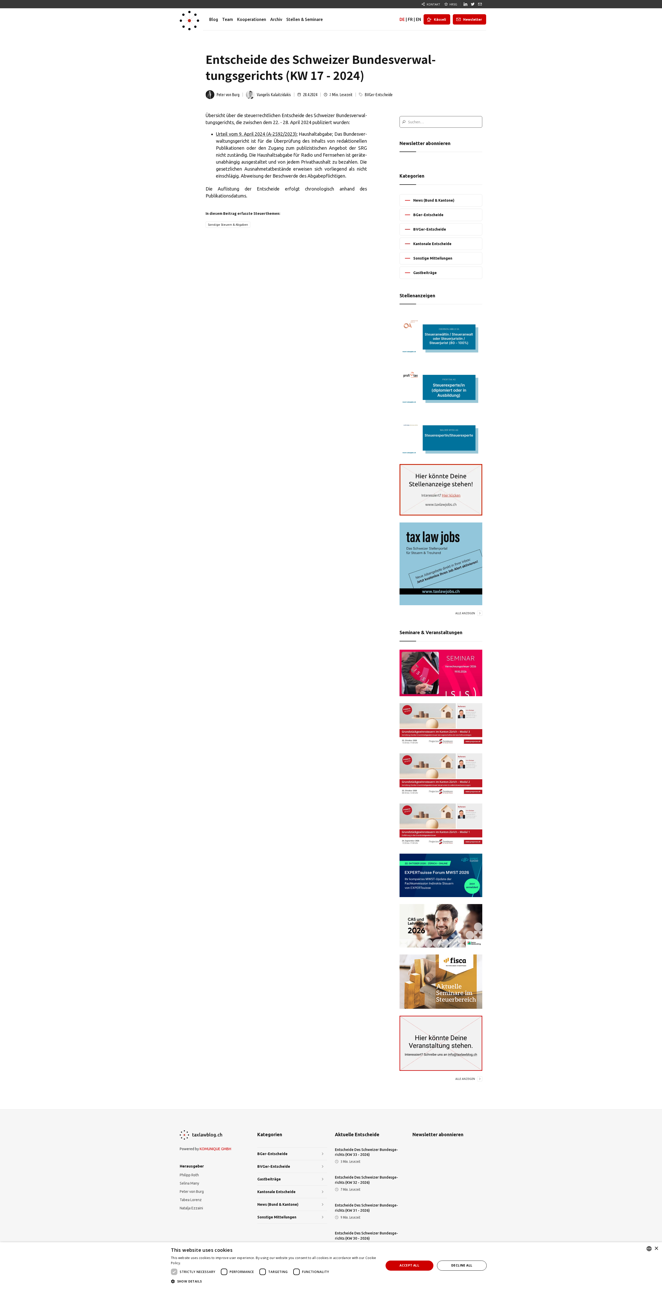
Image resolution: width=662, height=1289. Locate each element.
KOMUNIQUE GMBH (215, 1149)
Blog (213, 19)
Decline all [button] (461, 1265)
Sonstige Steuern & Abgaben (228, 224)
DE (402, 19)
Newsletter (472, 19)
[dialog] (331, 1265)
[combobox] (649, 1248)
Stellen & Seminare (304, 19)
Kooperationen (251, 19)
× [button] (656, 1248)
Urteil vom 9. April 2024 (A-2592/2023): (257, 134)
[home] (189, 19)
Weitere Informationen (199, 1263)
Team (227, 19)
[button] (274, 1281)
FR (410, 19)
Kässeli (440, 19)
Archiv (276, 19)
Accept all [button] (409, 1265)
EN (418, 19)
